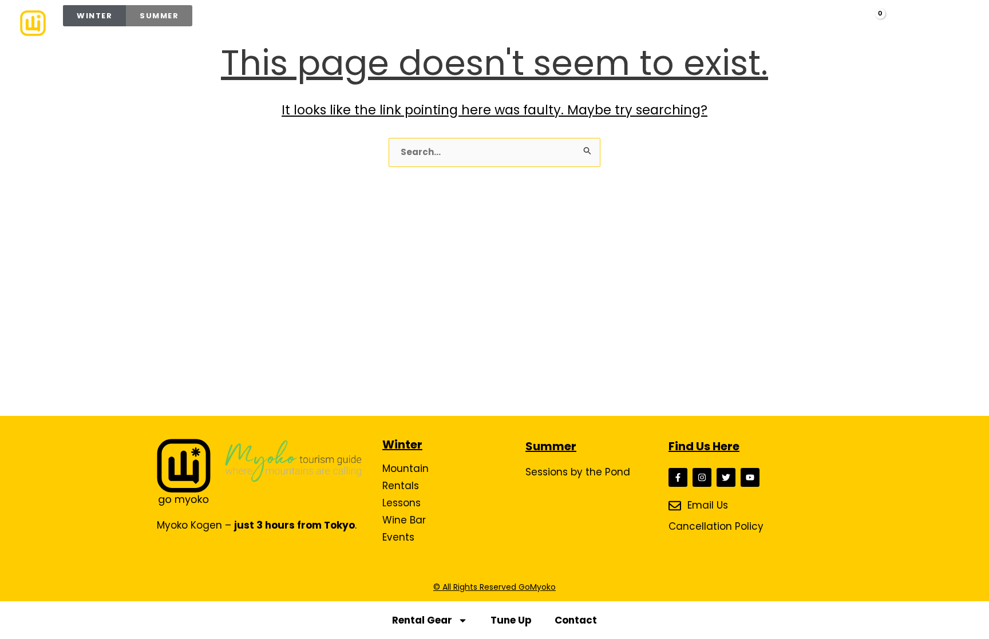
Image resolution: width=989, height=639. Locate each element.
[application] (470, 23)
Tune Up (511, 620)
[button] (820, 23)
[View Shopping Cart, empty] (871, 23)
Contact (576, 620)
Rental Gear (422, 620)
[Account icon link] (843, 21)
